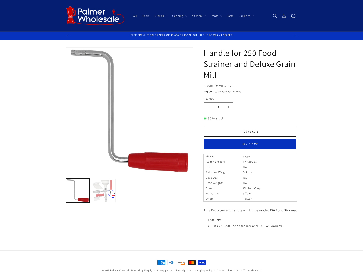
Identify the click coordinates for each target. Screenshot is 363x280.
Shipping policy (204, 270)
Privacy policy (164, 270)
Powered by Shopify (141, 270)
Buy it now (250, 144)
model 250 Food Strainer (277, 210)
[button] (161, 15)
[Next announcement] (295, 36)
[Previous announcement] (67, 36)
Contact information (228, 270)
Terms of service (252, 270)
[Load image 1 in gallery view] (78, 190)
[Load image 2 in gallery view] (104, 190)
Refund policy (183, 270)
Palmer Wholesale (120, 270)
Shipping (209, 91)
